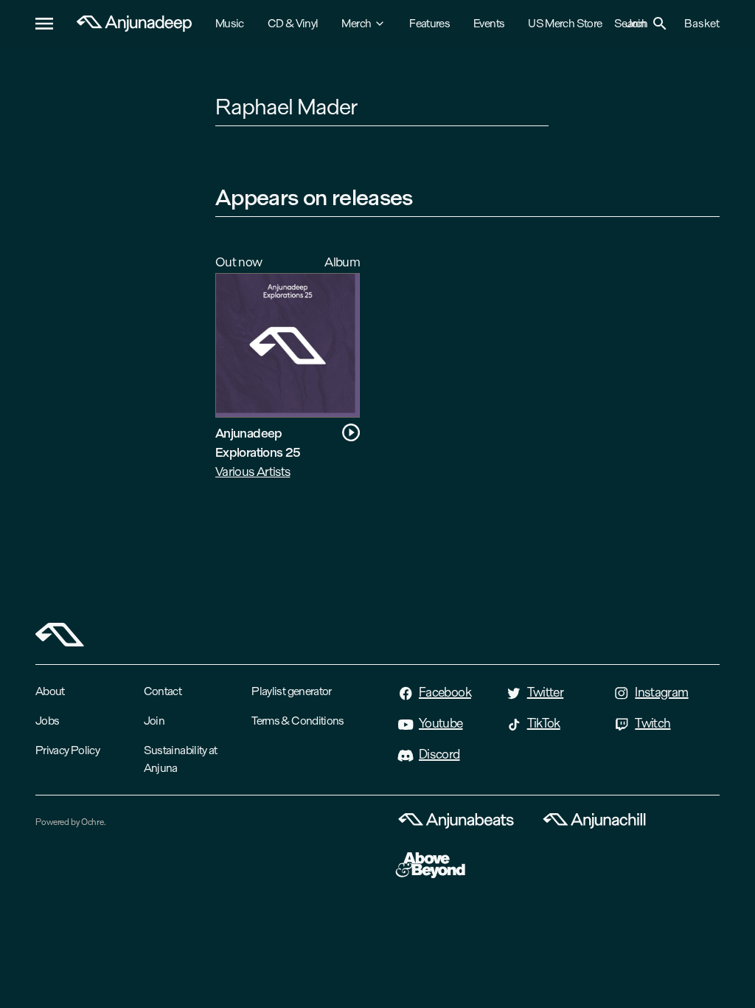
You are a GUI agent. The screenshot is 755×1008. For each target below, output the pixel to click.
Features (429, 23)
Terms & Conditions (297, 721)
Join (154, 721)
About (50, 691)
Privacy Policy (67, 750)
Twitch (652, 723)
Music (229, 23)
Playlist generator (291, 691)
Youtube (441, 723)
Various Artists (252, 471)
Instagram (661, 692)
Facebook (445, 692)
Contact (163, 691)
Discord (439, 754)
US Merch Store (565, 23)
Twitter (545, 692)
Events (488, 23)
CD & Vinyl (293, 23)
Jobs (47, 721)
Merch (356, 23)
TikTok (543, 723)
